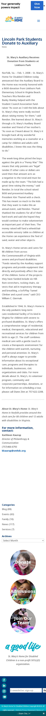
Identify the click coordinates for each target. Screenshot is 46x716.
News (4, 47)
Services (6, 529)
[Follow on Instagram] (4, 691)
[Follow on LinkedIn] (4, 685)
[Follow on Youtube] (4, 697)
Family (5, 519)
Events (5, 514)
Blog (4, 509)
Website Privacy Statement (25, 710)
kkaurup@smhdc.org (14, 450)
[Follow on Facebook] (4, 680)
